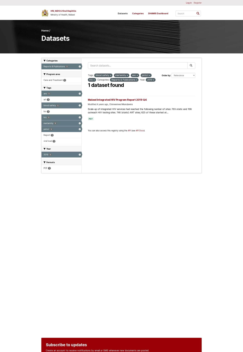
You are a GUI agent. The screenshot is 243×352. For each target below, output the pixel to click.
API (129, 130)
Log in (189, 3)
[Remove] (110, 75)
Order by (166, 75)
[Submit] (199, 13)
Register (198, 3)
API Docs (140, 130)
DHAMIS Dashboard (158, 13)
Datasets (123, 13)
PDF (91, 119)
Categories (138, 13)
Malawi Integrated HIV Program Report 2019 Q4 (117, 99)
